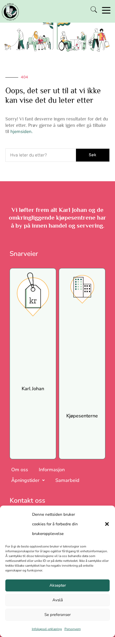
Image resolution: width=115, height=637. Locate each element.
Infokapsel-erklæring (47, 629)
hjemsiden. (21, 131)
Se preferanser (57, 614)
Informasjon (52, 469)
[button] (107, 524)
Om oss (19, 469)
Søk (93, 154)
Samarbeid (67, 480)
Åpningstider (25, 480)
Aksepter (57, 585)
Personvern (72, 629)
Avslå (57, 600)
